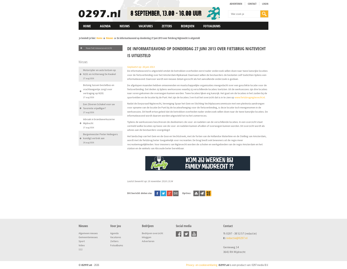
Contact (252, 3)
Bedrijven (187, 26)
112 (80, 249)
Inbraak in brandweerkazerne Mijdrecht (99, 123)
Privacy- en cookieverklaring (201, 265)
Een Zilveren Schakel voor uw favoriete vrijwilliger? (99, 108)
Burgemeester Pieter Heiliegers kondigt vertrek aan (100, 138)
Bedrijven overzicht (152, 233)
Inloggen (146, 237)
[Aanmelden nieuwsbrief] (202, 193)
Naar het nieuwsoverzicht (99, 48)
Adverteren (236, 3)
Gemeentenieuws (88, 237)
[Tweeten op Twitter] (163, 193)
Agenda (105, 26)
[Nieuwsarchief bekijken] (208, 193)
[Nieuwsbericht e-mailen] (176, 193)
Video (82, 245)
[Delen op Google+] (169, 193)
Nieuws (125, 26)
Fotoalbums (211, 26)
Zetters (167, 26)
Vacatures (146, 26)
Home (87, 26)
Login (265, 3)
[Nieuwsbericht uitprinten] (196, 193)
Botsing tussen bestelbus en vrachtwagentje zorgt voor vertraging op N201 (98, 91)
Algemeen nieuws (88, 233)
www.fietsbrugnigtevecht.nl (250, 97)
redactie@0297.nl (237, 238)
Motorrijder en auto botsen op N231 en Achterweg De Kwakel (99, 74)
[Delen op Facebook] (157, 193)
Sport (82, 241)
